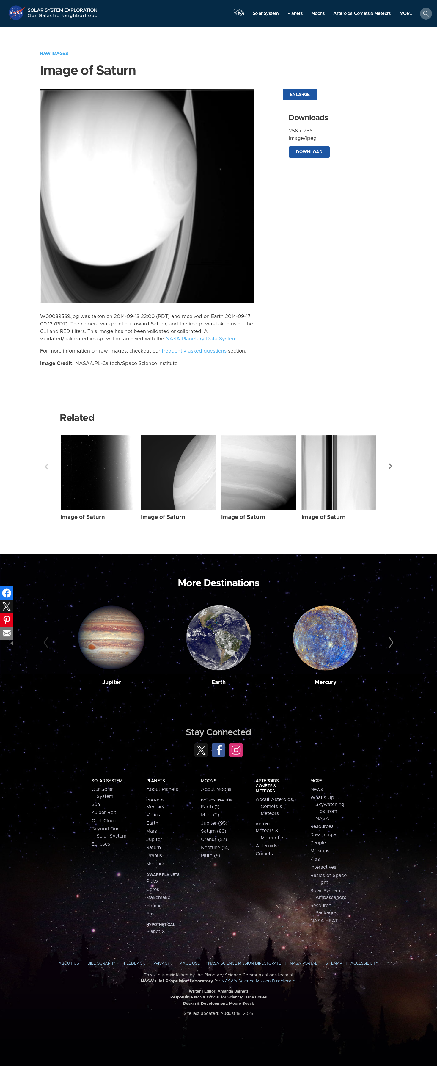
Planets (155, 781)
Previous (46, 466)
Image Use (189, 963)
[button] (406, 14)
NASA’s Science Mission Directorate (258, 981)
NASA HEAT (324, 920)
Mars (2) (210, 815)
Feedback (134, 963)
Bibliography (101, 963)
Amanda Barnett (233, 991)
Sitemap (334, 963)
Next (390, 466)
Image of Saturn (83, 517)
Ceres (152, 889)
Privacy (161, 963)
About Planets (162, 789)
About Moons (216, 789)
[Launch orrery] (239, 15)
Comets (264, 853)
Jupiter (111, 682)
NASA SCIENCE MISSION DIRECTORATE (244, 963)
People (318, 842)
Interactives (323, 867)
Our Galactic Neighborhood (62, 17)
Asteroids (266, 845)
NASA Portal (303, 963)
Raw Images (54, 53)
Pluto (152, 881)
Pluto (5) (210, 855)
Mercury (326, 682)
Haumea (155, 906)
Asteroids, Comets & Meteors (267, 786)
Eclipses (101, 844)
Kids (315, 859)
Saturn (153, 847)
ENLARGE (300, 95)
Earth (218, 682)
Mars (151, 831)
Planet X (155, 931)
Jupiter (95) (214, 823)
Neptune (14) (215, 847)
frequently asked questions (194, 351)
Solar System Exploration (62, 8)
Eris (150, 914)
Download (309, 152)
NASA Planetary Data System (201, 338)
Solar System (107, 781)
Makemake (158, 897)
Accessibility (364, 963)
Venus (153, 815)
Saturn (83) (213, 831)
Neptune (155, 864)
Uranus (154, 855)
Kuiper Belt (104, 812)
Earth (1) (210, 806)
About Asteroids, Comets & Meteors (275, 806)
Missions (319, 851)
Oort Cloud (104, 820)
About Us (69, 963)
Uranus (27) (214, 839)
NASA (17, 12)
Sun (96, 804)
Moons (208, 781)
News (316, 789)
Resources (322, 826)
